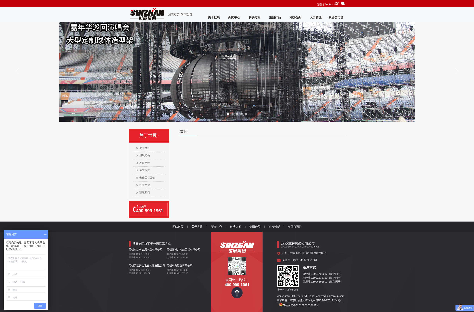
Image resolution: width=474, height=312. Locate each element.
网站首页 (177, 226)
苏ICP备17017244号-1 (329, 300)
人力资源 (316, 17)
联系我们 (144, 192)
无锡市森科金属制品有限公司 (145, 249)
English (329, 4)
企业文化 (144, 185)
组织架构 (144, 155)
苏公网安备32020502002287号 (301, 305)
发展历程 (144, 162)
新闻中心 (234, 17)
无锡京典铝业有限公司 (180, 265)
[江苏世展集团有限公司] (237, 251)
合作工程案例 (147, 177)
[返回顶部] (237, 297)
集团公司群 (336, 17)
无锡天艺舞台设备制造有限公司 (147, 265)
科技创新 (295, 17)
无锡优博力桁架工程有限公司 (183, 249)
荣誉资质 (144, 170)
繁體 (319, 4)
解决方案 (255, 17)
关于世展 (214, 17)
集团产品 (275, 17)
